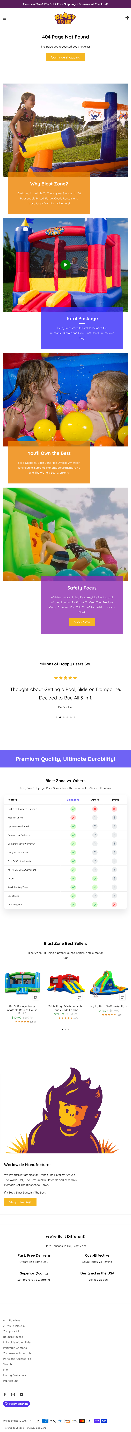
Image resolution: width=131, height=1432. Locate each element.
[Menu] (4, 18)
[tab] (62, 1029)
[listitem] (65, 4)
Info (5, 1369)
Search (7, 1364)
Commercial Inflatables (18, 1353)
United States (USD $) (15, 1420)
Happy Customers (14, 1375)
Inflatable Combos (15, 1347)
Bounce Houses (13, 1336)
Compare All (11, 1331)
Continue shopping (65, 57)
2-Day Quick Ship (14, 1325)
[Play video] (65, 265)
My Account (10, 1380)
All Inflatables (11, 1320)
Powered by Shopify (13, 1427)
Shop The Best (20, 1202)
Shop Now (82, 622)
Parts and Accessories (17, 1358)
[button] (56, 717)
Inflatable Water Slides (17, 1342)
